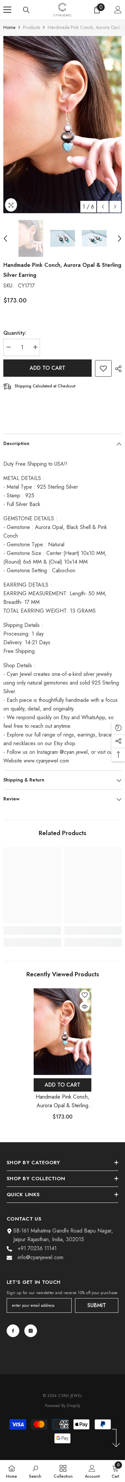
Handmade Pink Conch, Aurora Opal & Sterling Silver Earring (62, 1101)
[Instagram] (30, 1330)
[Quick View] (85, 1007)
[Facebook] (13, 1330)
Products (31, 27)
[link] (32, 930)
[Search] (26, 10)
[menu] (7, 10)
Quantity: (14, 333)
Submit (96, 1305)
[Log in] (118, 9)
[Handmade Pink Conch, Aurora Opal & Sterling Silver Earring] (62, 1031)
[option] (62, 125)
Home (9, 27)
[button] (103, 207)
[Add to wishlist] (103, 368)
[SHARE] (117, 369)
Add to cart (47, 368)
